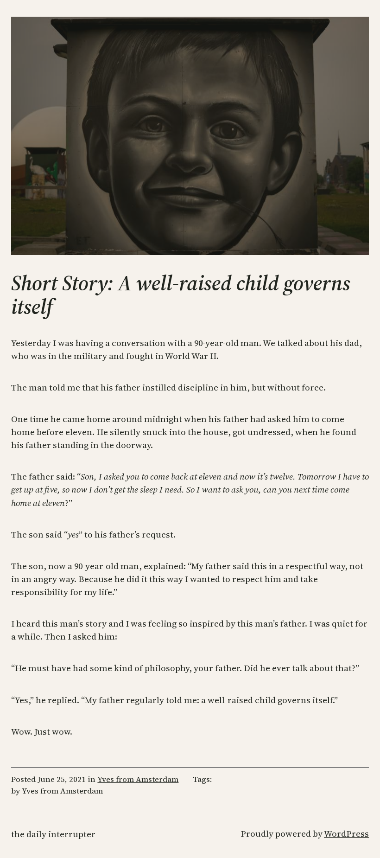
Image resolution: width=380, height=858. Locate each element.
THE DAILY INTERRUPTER (53, 834)
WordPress (346, 833)
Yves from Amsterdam (137, 779)
